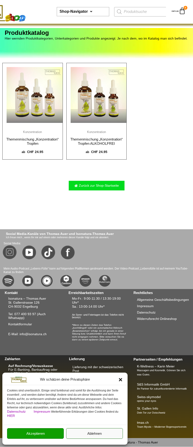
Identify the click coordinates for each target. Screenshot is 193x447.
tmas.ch (143, 422)
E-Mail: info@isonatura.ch (27, 334)
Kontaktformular (20, 324)
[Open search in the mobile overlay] (141, 11)
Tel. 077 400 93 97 (22, 314)
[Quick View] (32, 125)
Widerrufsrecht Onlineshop (157, 319)
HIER (11, 416)
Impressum (42, 411)
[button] (120, 379)
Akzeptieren (35, 433)
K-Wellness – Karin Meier (156, 366)
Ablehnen (94, 433)
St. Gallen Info (147, 408)
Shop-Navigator (74, 11)
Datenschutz (17, 411)
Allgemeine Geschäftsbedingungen (163, 300)
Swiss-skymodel (149, 397)
